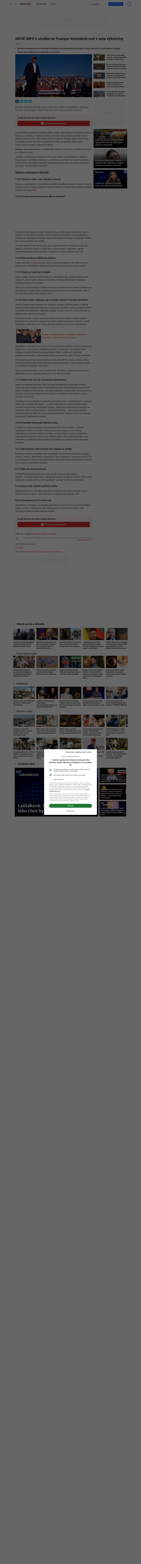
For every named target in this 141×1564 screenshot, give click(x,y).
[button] (70, 779)
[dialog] (70, 782)
